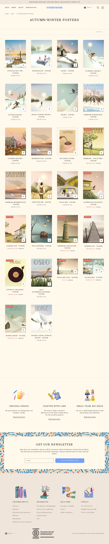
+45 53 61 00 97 (87, 506)
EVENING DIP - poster (93, 246)
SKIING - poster (67, 115)
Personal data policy (44, 512)
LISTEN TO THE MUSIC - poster (15, 291)
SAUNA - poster (67, 71)
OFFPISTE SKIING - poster (15, 116)
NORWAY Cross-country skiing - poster (41, 336)
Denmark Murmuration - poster (15, 203)
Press (63, 509)
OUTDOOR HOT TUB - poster (15, 72)
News (13, 7)
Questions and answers (21, 512)
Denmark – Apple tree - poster (93, 159)
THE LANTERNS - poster (41, 246)
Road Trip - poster (68, 202)
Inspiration (31, 7)
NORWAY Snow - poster (15, 335)
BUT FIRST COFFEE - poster (67, 159)
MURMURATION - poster (41, 158)
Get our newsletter (70, 460)
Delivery (16, 509)
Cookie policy (42, 515)
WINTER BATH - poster (41, 71)
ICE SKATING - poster (93, 277)
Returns (15, 515)
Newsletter (17, 519)
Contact (15, 506)
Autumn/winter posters (25, 13)
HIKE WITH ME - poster (41, 202)
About (21, 7)
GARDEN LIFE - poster (15, 246)
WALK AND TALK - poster (67, 277)
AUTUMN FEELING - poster (15, 159)
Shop (7, 7)
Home (7, 13)
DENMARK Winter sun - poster (93, 116)
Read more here (19, 417)
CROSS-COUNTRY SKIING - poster (41, 116)
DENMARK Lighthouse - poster (67, 247)
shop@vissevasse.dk (88, 509)
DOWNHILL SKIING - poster (93, 72)
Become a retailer (67, 506)
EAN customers (66, 512)
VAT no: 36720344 (87, 512)
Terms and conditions (45, 509)
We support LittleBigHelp (46, 506)
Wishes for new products (22, 522)
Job (38, 519)
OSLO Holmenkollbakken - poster (41, 292)
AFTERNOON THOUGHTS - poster (93, 203)
